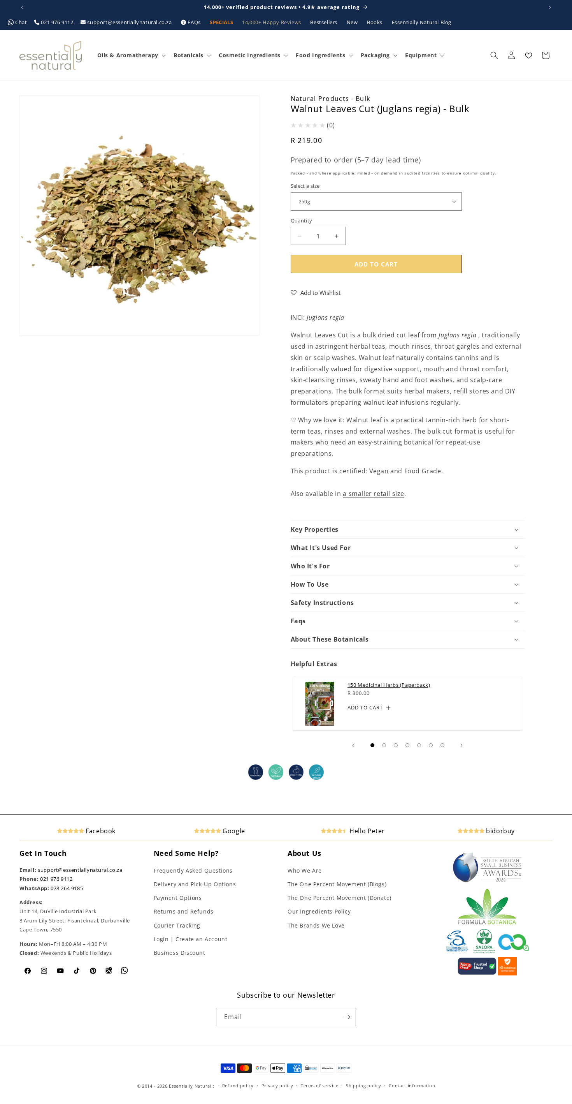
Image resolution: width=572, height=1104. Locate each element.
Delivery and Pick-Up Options (195, 884)
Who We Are (305, 870)
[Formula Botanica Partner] (487, 923)
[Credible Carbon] (513, 951)
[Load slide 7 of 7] (442, 745)
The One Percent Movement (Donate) (339, 897)
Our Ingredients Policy (319, 911)
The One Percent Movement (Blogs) (337, 884)
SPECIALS (222, 22)
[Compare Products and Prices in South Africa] (477, 973)
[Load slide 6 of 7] (431, 745)
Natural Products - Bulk (330, 98)
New (353, 22)
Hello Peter (366, 831)
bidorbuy (499, 831)
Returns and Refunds (184, 911)
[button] (131, 55)
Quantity (301, 220)
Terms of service (319, 1085)
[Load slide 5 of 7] (419, 745)
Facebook (100, 831)
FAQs (194, 22)
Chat (21, 22)
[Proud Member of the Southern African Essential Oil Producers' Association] (484, 951)
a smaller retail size (373, 493)
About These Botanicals (330, 639)
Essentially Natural (190, 1086)
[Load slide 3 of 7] (396, 745)
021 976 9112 (57, 22)
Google (233, 831)
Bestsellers (324, 22)
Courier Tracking (177, 925)
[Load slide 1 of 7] (372, 745)
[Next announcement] (549, 7)
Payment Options (178, 897)
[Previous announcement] (22, 7)
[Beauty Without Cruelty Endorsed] (457, 951)
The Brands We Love (316, 925)
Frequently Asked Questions (193, 870)
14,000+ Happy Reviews (272, 22)
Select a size (305, 185)
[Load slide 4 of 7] (407, 745)
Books (375, 22)
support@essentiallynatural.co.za (129, 22)
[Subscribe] (347, 1017)
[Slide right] (461, 745)
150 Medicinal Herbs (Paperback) (388, 685)
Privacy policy (277, 1085)
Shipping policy (363, 1085)
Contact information (412, 1085)
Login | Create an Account (191, 939)
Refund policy (238, 1085)
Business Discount (179, 952)
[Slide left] (353, 745)
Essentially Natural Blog (421, 22)
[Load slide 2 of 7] (384, 745)
